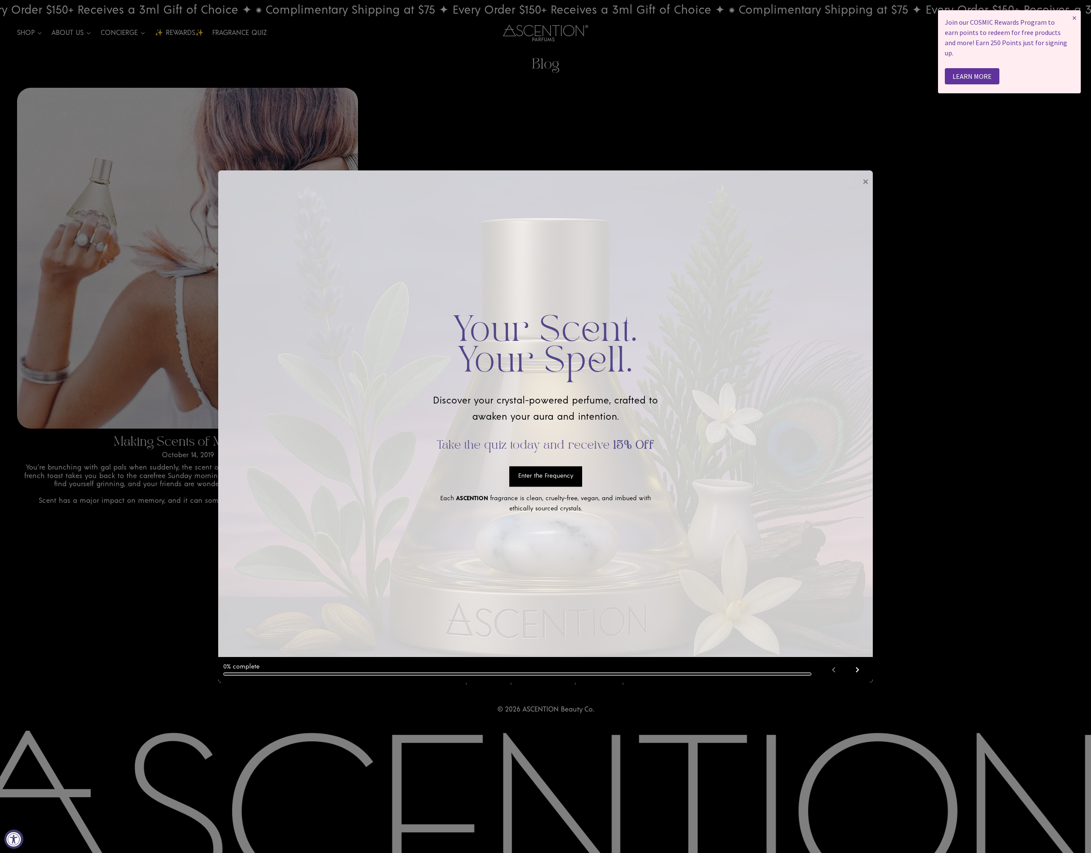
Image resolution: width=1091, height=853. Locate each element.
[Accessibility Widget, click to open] (13, 839)
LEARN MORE (972, 76)
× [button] (1074, 17)
